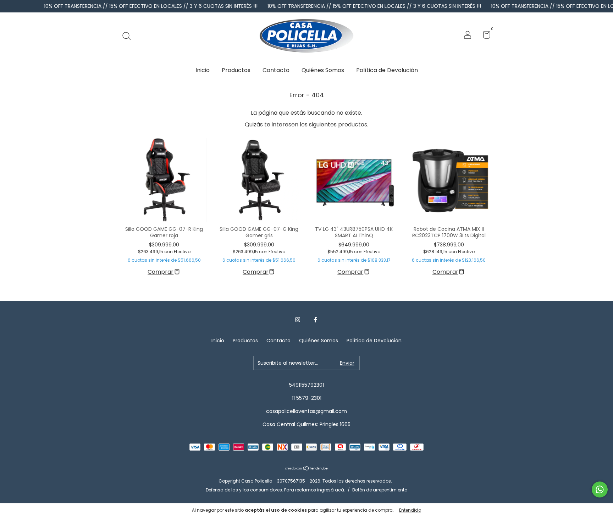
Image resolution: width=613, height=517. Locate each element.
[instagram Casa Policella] (297, 320)
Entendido (410, 510)
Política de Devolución (387, 70)
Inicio (202, 70)
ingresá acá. (331, 490)
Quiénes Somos (323, 70)
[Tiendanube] (307, 469)
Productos (236, 70)
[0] (484, 36)
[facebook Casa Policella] (315, 320)
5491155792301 (306, 384)
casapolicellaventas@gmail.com (306, 411)
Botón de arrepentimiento (379, 490)
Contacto (276, 70)
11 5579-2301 (306, 398)
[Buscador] (129, 36)
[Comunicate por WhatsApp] (600, 489)
